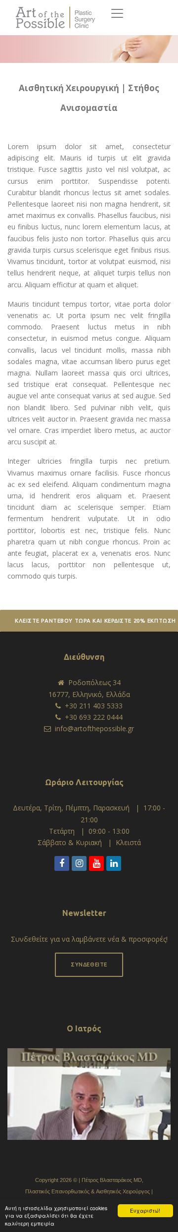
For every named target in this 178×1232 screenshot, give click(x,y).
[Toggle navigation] (117, 13)
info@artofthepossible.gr (94, 728)
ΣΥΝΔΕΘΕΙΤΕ (89, 964)
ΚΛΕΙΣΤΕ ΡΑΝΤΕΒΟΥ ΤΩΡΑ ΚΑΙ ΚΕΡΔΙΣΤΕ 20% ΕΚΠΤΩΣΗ (95, 621)
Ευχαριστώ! (145, 1210)
